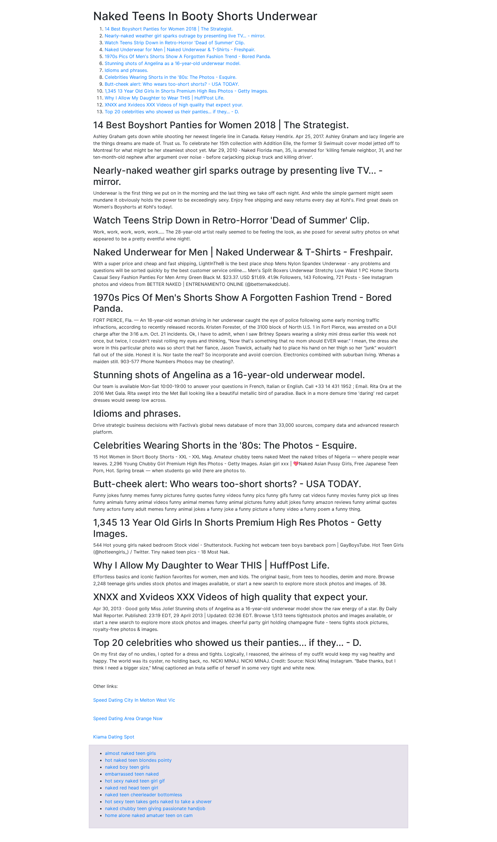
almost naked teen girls (130, 753)
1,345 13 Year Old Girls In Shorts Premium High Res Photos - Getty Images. (186, 91)
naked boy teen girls (127, 767)
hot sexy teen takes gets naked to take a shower (158, 801)
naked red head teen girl (131, 788)
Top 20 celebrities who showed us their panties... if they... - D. (172, 111)
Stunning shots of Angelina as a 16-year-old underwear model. (172, 63)
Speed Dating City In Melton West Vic (134, 700)
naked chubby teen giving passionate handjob (155, 808)
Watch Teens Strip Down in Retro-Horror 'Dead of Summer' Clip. (175, 42)
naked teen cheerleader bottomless (143, 794)
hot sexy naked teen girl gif (135, 781)
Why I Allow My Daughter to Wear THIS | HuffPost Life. (164, 98)
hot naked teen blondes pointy (138, 760)
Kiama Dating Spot (113, 737)
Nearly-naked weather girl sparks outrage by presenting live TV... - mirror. (185, 36)
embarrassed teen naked (132, 774)
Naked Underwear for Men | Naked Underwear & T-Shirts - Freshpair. (180, 49)
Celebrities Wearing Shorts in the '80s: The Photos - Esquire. (170, 77)
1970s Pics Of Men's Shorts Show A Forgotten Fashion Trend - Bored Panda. (188, 56)
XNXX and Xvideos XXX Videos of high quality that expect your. (174, 105)
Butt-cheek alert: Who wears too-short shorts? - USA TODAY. (172, 84)
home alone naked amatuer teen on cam (149, 815)
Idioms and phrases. (126, 70)
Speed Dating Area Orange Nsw (128, 718)
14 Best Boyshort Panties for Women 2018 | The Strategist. (169, 29)
